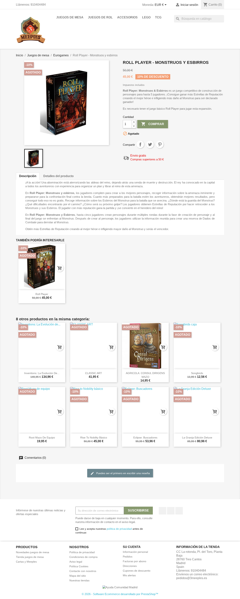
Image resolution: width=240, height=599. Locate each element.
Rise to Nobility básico (93, 437)
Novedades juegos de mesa (32, 552)
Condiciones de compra (83, 556)
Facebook (162, 511)
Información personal (135, 551)
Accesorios (127, 17)
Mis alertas (129, 575)
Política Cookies (78, 566)
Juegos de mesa (69, 17)
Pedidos (127, 556)
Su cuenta (132, 546)
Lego (146, 17)
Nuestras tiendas (79, 580)
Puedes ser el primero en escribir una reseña (122, 473)
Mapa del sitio (77, 575)
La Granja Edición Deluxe (197, 437)
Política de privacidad (82, 552)
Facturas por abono (134, 561)
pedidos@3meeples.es (191, 578)
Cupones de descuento (136, 570)
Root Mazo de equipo (42, 437)
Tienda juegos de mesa (30, 556)
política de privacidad (119, 528)
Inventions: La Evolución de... (41, 373)
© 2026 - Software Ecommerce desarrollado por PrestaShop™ (120, 594)
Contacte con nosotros (82, 571)
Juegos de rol (100, 17)
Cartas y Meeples (26, 561)
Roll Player (41, 294)
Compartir (140, 144)
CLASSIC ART (93, 373)
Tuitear (150, 144)
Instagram (179, 511)
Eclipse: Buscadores (145, 437)
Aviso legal (75, 561)
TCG (158, 17)
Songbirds (197, 373)
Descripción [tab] (27, 176)
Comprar (152, 124)
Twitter (171, 511)
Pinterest (160, 144)
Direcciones (130, 565)
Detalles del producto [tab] (58, 176)
